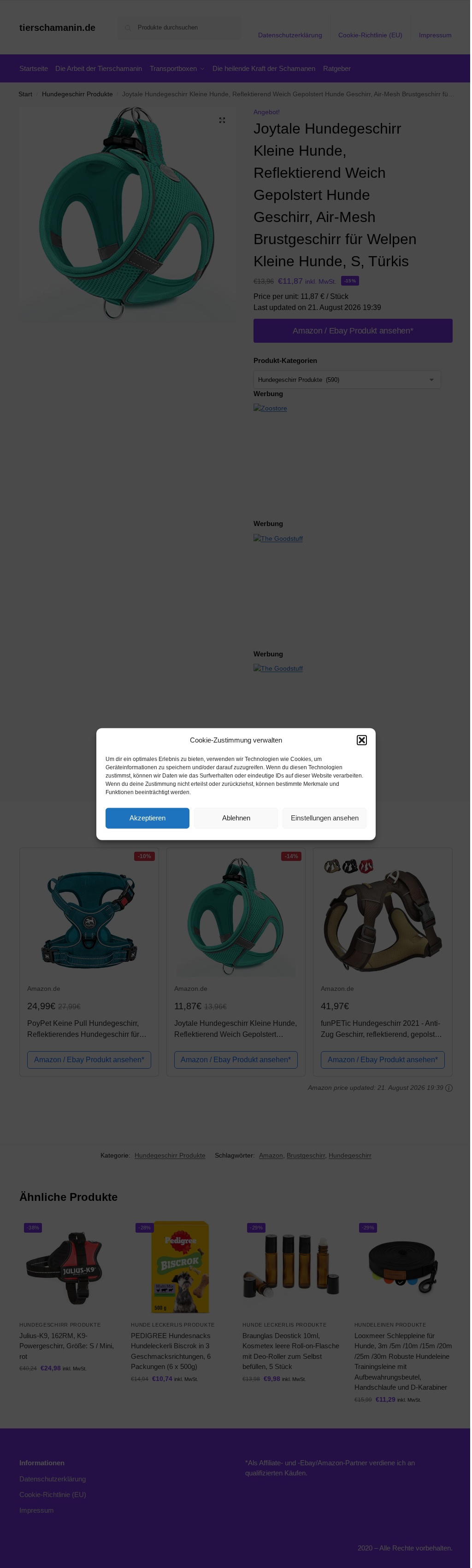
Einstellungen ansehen (325, 818)
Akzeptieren (147, 818)
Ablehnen (236, 818)
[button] (361, 740)
